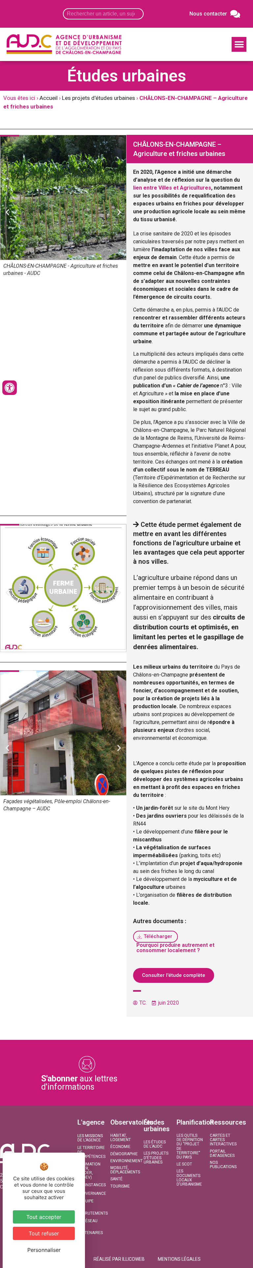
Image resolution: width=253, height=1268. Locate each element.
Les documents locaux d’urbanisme (189, 1178)
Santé (116, 1179)
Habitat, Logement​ (120, 1137)
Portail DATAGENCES (222, 1153)
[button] (239, 44)
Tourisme (120, 1186)
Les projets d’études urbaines (156, 1157)
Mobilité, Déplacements (123, 1169)
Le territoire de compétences (90, 1152)
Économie (120, 1146)
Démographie (123, 1154)
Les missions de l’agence (90, 1137)
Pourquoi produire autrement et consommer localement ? (175, 947)
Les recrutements (90, 1211)
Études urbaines (157, 1125)
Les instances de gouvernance (90, 1189)
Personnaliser (44, 1250)
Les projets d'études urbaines (98, 98)
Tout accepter (43, 1217)
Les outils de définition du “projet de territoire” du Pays (190, 1146)
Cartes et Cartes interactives (223, 1139)
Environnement (123, 1161)
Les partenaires (90, 1230)
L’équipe (85, 1201)
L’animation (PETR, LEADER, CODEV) (88, 1171)
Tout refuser (44, 1233)
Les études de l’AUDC (155, 1144)
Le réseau (87, 1221)
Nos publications (223, 1164)
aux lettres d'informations (79, 1083)
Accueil (49, 98)
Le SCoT (184, 1164)
